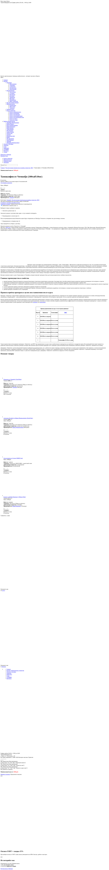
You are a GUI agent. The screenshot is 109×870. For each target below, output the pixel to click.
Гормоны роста (10, 109)
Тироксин (12, 108)
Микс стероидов (13, 101)
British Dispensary (11, 126)
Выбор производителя (9, 121)
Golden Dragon (10, 132)
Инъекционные (10, 90)
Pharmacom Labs (11, 136)
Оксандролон (12, 89)
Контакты (6, 150)
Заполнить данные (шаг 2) (9, 210)
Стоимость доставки (6, 202)
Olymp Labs (9, 133)
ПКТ (65, 312)
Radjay (8, 137)
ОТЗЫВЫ (6, 149)
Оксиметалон (12, 88)
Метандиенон (12, 84)
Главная (6, 80)
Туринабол (12, 85)
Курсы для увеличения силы (16, 117)
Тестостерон (12, 92)
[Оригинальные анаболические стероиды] (54, 752)
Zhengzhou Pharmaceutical (13, 142)
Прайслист (6, 148)
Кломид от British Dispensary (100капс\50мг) (15, 497)
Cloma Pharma (10, 129)
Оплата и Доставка (8, 144)
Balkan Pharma (10, 124)
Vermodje (9, 141)
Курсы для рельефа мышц (15, 116)
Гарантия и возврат (5, 204)
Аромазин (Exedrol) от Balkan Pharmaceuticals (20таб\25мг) (18, 418)
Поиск (2, 165)
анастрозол (42, 302)
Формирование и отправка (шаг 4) (11, 221)
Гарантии (6, 145)
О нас (5, 146)
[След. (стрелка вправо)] (2, 760)
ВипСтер (8, 227)
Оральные (9, 82)
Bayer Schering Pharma (12, 125)
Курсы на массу (13, 118)
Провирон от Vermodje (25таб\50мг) (13, 379)
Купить (2, 189)
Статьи (5, 152)
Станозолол (12, 86)
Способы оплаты (15, 202)
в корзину (6, 391)
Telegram (3, 666)
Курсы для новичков (14, 114)
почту (3, 590)
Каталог (6, 81)
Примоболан (12, 100)
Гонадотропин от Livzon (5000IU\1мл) (13, 458)
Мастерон (11, 98)
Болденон (11, 96)
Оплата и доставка (11, 672)
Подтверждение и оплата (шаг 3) (10, 216)
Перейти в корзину (5, 774)
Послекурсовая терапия (12, 102)
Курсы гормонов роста (15, 112)
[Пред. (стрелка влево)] (1, 760)
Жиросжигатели (11, 104)
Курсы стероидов (11, 110)
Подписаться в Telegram (7, 868)
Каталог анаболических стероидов (15, 670)
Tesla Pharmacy (10, 140)
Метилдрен (12, 106)
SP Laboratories (10, 138)
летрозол (35, 302)
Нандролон (12, 94)
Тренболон (12, 97)
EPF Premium (10, 130)
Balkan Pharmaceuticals (18, 427)
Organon (9, 134)
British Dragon (10, 128)
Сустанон (11, 93)
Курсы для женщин (14, 113)
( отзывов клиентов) (6, 182)
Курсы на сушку (13, 120)
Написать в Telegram (6, 154)
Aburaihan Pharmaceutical (13, 122)
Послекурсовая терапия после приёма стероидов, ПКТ (19, 167)
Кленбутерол (12, 105)
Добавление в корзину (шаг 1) (10, 205)
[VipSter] (54, 74)
